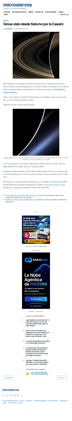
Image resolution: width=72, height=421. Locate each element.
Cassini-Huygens (12, 163)
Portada (7, 12)
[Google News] (4, 395)
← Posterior (8, 377)
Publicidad (63, 401)
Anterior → (61, 377)
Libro (6, 14)
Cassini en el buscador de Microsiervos (20, 199)
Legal (4, 403)
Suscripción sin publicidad (31, 246)
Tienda (60, 12)
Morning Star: (8, 158)
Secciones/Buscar (19, 12)
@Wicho (9, 29)
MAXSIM (31, 311)
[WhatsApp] (21, 395)
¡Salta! (63, 14)
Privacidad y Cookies (15, 403)
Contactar (39, 12)
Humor (30, 12)
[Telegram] (18, 395)
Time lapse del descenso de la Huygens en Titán (24, 195)
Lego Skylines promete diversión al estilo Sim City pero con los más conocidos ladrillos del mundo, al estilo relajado (37, 323)
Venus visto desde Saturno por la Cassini (33, 23)
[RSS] (7, 395)
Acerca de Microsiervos (10, 401)
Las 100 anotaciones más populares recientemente (39, 373)
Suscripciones (51, 12)
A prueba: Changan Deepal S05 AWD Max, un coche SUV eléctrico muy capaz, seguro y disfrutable (37, 362)
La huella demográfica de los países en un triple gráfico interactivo (38, 342)
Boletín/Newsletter (40, 401)
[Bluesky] (11, 395)
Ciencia (6, 21)
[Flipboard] (14, 395)
